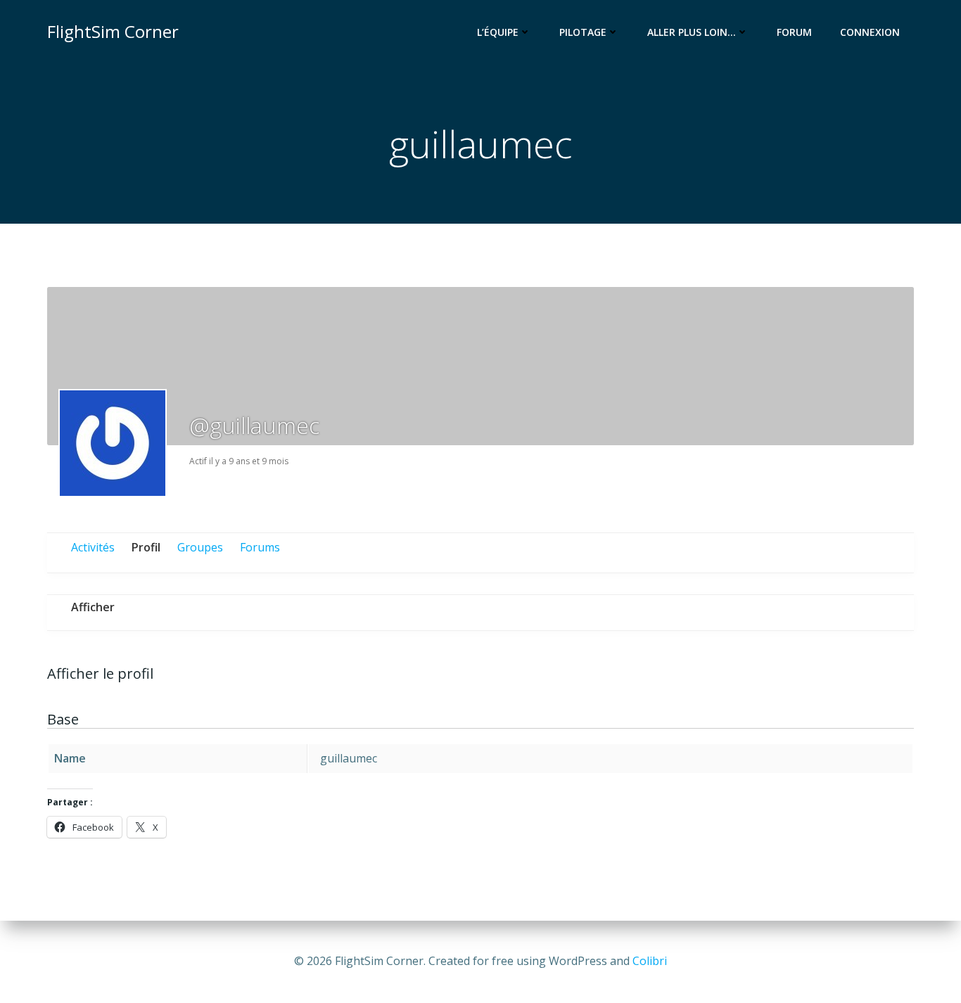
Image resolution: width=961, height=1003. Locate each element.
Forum (794, 32)
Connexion (870, 32)
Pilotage (582, 32)
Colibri (649, 961)
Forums (260, 547)
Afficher (93, 607)
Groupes (200, 547)
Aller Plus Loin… (691, 32)
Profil (146, 547)
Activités (93, 547)
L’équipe (497, 32)
